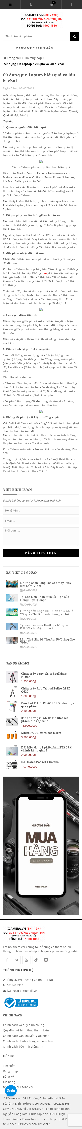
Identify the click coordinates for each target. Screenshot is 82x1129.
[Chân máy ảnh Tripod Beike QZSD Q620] (41, 692)
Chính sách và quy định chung (23, 1025)
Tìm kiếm (9, 1066)
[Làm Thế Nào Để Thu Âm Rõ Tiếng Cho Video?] (41, 643)
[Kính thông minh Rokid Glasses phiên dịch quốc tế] (41, 721)
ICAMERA (44, 1124)
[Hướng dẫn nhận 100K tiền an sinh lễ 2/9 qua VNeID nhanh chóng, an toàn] (41, 614)
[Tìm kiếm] (74, 36)
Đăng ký (8, 1076)
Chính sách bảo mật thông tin (23, 1046)
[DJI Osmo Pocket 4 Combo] (41, 765)
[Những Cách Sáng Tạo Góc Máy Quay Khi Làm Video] (41, 586)
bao (44, 273)
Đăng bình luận (41, 553)
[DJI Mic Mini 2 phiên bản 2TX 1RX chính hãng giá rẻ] (41, 751)
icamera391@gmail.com (23, 990)
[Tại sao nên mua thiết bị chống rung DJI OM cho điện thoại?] (41, 629)
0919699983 (15, 985)
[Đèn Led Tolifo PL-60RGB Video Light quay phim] (41, 707)
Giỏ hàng (9, 1082)
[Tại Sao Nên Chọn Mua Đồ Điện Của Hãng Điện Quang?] (41, 600)
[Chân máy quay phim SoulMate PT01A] (41, 677)
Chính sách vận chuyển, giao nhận (26, 1036)
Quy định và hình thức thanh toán (26, 1030)
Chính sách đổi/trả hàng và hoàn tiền (28, 1041)
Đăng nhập (10, 1071)
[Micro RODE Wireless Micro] (41, 736)
